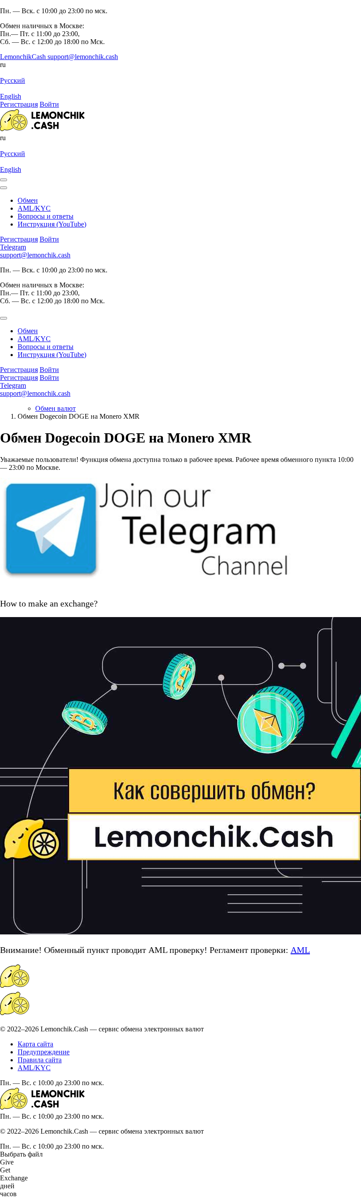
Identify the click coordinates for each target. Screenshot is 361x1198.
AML (300, 950)
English (10, 96)
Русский (12, 80)
